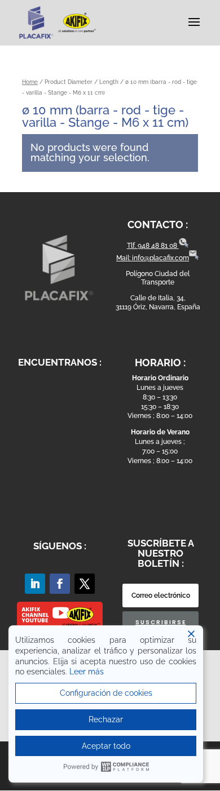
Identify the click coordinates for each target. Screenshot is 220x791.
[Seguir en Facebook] (60, 584)
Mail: (124, 258)
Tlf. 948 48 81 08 (153, 246)
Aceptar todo (106, 745)
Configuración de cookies (106, 692)
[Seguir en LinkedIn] (35, 584)
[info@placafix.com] (194, 258)
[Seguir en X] (84, 584)
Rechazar (106, 719)
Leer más (86, 671)
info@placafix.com (160, 258)
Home (30, 81)
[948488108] (184, 246)
